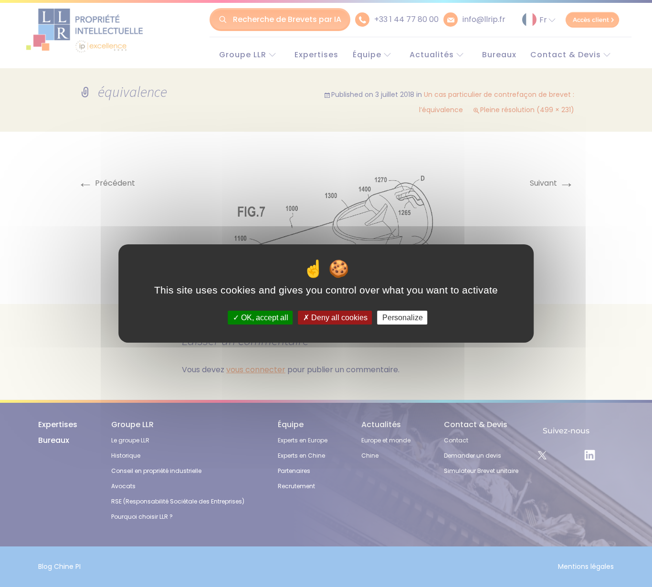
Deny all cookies (338, 318)
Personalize (402, 318)
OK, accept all (263, 318)
